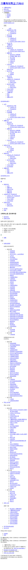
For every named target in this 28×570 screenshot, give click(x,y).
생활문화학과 (13, 361)
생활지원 (9, 92)
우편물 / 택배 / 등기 (15, 56)
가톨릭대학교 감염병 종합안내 (18, 419)
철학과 (12, 308)
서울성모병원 (13, 512)
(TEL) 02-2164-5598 (9, 553)
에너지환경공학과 (15, 292)
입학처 (12, 450)
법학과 (12, 275)
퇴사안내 (9, 76)
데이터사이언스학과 (15, 265)
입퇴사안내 (10, 69)
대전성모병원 (13, 523)
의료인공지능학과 (15, 364)
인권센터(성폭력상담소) (16, 445)
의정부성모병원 (14, 515)
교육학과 (12, 348)
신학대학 (12, 334)
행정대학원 (13, 376)
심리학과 (12, 287)
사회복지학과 (13, 277)
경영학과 (12, 251)
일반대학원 (13, 366)
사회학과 (12, 278)
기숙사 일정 (10, 89)
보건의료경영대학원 (15, 381)
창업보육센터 (13, 455)
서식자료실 (10, 90)
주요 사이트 (7, 402)
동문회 (12, 431)
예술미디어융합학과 (15, 363)
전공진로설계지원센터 (16, 453)
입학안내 (12, 496)
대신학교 (12, 491)
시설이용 (12, 59)
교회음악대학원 (14, 400)
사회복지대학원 (14, 356)
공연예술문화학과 (15, 345)
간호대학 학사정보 (15, 471)
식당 (8, 95)
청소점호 (12, 58)
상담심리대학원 (14, 358)
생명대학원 (13, 384)
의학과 (12, 391)
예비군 (12, 481)
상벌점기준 (10, 48)
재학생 (12, 74)
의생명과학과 (13, 300)
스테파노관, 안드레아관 (16, 49)
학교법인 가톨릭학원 (15, 508)
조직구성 (9, 35)
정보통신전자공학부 (15, 305)
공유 (5, 210)
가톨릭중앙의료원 (15, 510)
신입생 (12, 72)
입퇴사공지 (13, 82)
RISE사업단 (13, 417)
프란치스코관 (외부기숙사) (17, 51)
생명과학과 (13, 359)
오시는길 (6, 528)
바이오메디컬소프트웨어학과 (18, 272)
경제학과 (12, 252)
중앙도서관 (13, 452)
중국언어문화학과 (15, 306)
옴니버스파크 (13, 483)
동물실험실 (13, 432)
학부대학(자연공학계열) (16, 316)
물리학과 (12, 267)
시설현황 (9, 36)
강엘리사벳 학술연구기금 (17, 421)
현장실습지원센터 (15, 467)
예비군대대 (13, 447)
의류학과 (12, 298)
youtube (6, 533)
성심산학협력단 (14, 444)
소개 (10, 28)
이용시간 (12, 61)
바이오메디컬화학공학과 (17, 273)
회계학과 (12, 324)
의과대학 (12, 329)
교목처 (12, 424)
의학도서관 (13, 486)
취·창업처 (12, 457)
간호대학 (12, 331)
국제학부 (12, 260)
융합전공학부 (13, 295)
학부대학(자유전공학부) (16, 318)
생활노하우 (10, 97)
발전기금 (12, 437)
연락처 (12, 62)
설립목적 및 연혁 (11, 30)
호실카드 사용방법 (15, 54)
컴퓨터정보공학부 (15, 310)
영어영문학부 (13, 293)
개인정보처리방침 (9, 526)
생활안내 (9, 44)
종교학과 (12, 368)
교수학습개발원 (14, 426)
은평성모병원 (13, 518)
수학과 (12, 283)
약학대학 (12, 290)
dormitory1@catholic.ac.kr (10, 549)
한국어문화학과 (14, 319)
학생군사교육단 (14, 462)
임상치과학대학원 (15, 394)
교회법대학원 (13, 350)
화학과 (12, 323)
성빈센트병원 (13, 522)
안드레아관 (13, 33)
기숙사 (12, 429)
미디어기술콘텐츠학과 (16, 269)
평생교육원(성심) (14, 458)
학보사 (12, 468)
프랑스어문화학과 (15, 313)
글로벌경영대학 (14, 262)
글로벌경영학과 (14, 264)
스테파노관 (13, 31)
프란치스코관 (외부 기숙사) (17, 41)
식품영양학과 (13, 285)
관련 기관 (6, 503)
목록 (5, 237)
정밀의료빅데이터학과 (16, 395)
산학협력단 (13, 478)
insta (5, 535)
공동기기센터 (13, 422)
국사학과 (12, 257)
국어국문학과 (13, 259)
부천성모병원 (13, 517)
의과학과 (12, 389)
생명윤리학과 (13, 386)
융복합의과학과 (14, 387)
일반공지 (12, 81)
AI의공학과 (13, 326)
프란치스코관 (10, 84)
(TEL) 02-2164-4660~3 (19, 548)
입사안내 (9, 71)
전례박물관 (13, 498)
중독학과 (12, 369)
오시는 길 (9, 43)
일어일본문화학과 (15, 303)
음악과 (12, 296)
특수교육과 (13, 311)
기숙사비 (9, 64)
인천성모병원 (13, 520)
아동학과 (12, 288)
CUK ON (12, 414)
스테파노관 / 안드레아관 (16, 66)
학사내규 (9, 46)
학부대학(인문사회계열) (16, 314)
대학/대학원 (7, 243)
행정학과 (12, 321)
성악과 (12, 282)
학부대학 (12, 460)
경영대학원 (13, 343)
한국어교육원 (13, 465)
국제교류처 (13, 427)
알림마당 (9, 77)
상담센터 (12, 439)
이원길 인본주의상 (15, 413)
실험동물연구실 (14, 480)
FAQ (8, 94)
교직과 (12, 255)
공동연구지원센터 (15, 473)
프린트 (5, 208)
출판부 (12, 499)
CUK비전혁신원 (14, 416)
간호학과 (12, 379)
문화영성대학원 (14, 354)
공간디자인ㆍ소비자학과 (17, 254)
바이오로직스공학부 (15, 270)
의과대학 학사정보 (15, 485)
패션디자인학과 (14, 372)
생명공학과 (13, 280)
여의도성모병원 (14, 513)
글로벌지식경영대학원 (16, 351)
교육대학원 (13, 346)
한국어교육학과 (14, 374)
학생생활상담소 (14, 463)
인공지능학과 (13, 301)
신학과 (12, 399)
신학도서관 (13, 494)
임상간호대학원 (14, 392)
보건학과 (12, 382)
